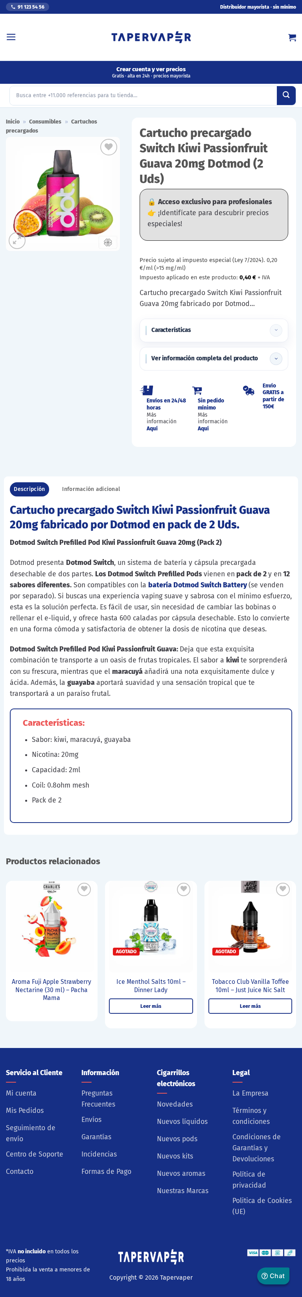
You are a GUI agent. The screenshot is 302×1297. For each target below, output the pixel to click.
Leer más (150, 1006)
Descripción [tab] (29, 489)
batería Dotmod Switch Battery (197, 585)
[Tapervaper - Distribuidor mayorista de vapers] (151, 37)
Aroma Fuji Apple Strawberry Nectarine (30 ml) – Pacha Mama (51, 990)
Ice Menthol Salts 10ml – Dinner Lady (151, 986)
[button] (11, 37)
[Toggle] (276, 330)
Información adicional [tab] (91, 489)
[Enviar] (286, 95)
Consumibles (45, 121)
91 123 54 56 (31, 7)
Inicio (13, 121)
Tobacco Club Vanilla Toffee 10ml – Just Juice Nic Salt (250, 986)
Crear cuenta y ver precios (151, 72)
